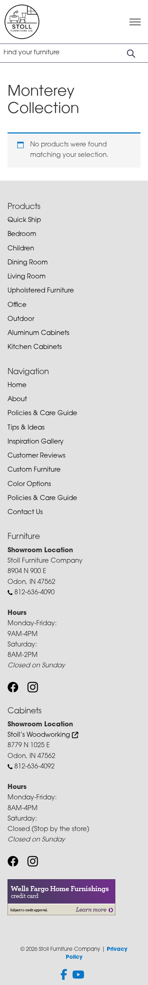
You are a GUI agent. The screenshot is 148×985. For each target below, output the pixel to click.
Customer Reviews (36, 456)
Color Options (29, 484)
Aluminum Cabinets (38, 333)
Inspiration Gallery (36, 442)
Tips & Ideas (26, 428)
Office (17, 305)
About (17, 399)
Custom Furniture (34, 470)
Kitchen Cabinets (35, 347)
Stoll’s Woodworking (40, 735)
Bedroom (22, 234)
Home (17, 385)
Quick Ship (24, 220)
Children (21, 249)
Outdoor (21, 319)
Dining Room (28, 263)
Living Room (27, 277)
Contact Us (25, 512)
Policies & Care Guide (42, 413)
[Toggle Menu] (135, 21)
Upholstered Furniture (41, 291)
